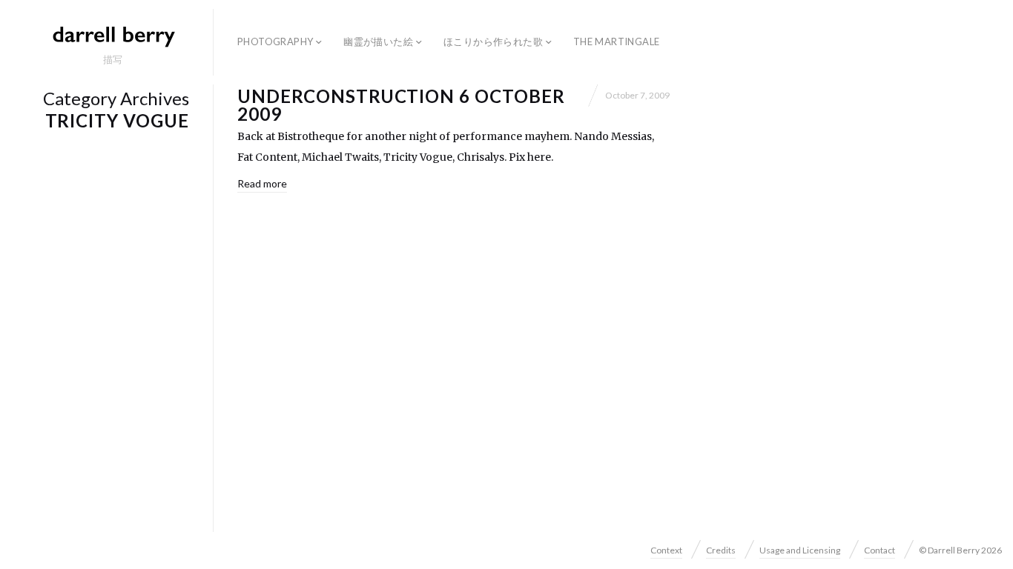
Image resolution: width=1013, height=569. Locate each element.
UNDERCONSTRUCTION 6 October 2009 (401, 104)
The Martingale (616, 41)
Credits (721, 550)
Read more (262, 183)
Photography (275, 41)
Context (666, 550)
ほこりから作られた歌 (493, 41)
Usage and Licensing (799, 550)
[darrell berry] (112, 35)
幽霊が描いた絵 (378, 41)
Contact (879, 550)
